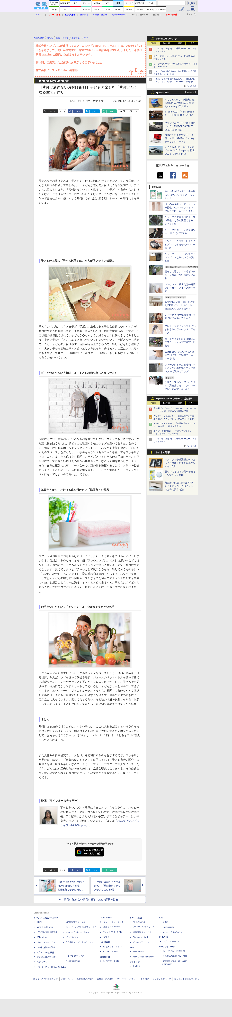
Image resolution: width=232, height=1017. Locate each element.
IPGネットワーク (167, 946)
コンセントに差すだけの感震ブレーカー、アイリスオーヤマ (180, 288)
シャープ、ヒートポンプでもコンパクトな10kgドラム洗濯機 (180, 257)
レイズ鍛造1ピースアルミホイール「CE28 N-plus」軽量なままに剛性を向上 (180, 150)
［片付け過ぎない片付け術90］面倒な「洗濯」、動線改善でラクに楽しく (71, 886)
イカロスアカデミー (142, 942)
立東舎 (106, 937)
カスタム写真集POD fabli (175, 956)
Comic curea (168, 927)
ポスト (53, 111)
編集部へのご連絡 (105, 979)
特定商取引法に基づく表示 (186, 979)
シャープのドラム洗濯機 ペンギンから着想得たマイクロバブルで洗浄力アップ (180, 368)
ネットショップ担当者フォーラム (81, 927)
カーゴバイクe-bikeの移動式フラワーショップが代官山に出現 (180, 342)
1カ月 (192, 43)
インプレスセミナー (75, 937)
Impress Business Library (77, 932)
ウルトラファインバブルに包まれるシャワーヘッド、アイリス (180, 329)
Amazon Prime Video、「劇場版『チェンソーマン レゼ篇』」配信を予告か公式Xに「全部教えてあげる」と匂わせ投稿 (174, 426)
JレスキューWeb (140, 937)
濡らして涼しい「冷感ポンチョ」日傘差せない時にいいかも (180, 275)
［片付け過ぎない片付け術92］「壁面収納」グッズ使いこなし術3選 (107, 886)
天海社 (166, 922)
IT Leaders (42, 937)
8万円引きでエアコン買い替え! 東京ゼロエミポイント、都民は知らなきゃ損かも (179, 305)
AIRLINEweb (139, 922)
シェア (77, 111)
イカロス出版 (136, 918)
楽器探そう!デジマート (113, 927)
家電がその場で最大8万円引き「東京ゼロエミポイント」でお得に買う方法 (180, 486)
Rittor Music (106, 918)
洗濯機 (156, 14)
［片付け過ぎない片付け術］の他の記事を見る (89, 899)
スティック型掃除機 (139, 14)
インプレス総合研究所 (47, 932)
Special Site (162, 92)
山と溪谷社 (105, 942)
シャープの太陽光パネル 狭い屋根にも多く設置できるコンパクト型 (180, 220)
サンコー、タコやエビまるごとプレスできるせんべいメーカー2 (180, 244)
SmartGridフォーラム (75, 922)
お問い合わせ (67, 979)
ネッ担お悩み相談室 (46, 947)
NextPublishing (73, 961)
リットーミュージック (113, 922)
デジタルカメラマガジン (48, 957)
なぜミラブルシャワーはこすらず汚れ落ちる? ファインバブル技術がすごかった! (180, 385)
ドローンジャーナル (46, 942)
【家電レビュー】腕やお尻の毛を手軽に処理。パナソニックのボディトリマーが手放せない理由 (175, 82)
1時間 (153, 43)
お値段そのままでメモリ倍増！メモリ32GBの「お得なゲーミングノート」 (179, 138)
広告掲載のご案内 (85, 979)
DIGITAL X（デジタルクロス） (80, 942)
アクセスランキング (166, 38)
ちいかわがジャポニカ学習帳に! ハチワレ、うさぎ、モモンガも (180, 194)
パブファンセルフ (171, 941)
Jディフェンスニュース (143, 927)
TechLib (136, 966)
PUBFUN (163, 937)
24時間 (166, 43)
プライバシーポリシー (127, 979)
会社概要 (145, 979)
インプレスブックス (75, 956)
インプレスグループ (162, 979)
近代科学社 (105, 957)
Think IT (40, 922)
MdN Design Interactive (144, 957)
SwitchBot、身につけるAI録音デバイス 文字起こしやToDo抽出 (179, 355)
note (111, 111)
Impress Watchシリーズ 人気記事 (174, 398)
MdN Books (138, 951)
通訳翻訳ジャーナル (142, 932)
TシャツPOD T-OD (112, 932)
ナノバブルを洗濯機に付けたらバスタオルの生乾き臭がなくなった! (180, 463)
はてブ (94, 111)
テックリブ (135, 962)
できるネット (43, 962)
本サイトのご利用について (45, 979)
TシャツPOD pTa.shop (174, 951)
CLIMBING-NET (110, 951)
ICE (161, 918)
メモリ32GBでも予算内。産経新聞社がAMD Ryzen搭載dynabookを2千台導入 (179, 103)
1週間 (179, 43)
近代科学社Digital (111, 961)
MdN (132, 947)
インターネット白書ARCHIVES (51, 967)
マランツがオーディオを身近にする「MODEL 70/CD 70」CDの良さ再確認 (180, 126)
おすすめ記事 (163, 452)
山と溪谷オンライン (112, 946)
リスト (63, 111)
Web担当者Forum (45, 927)
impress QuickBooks (172, 932)
